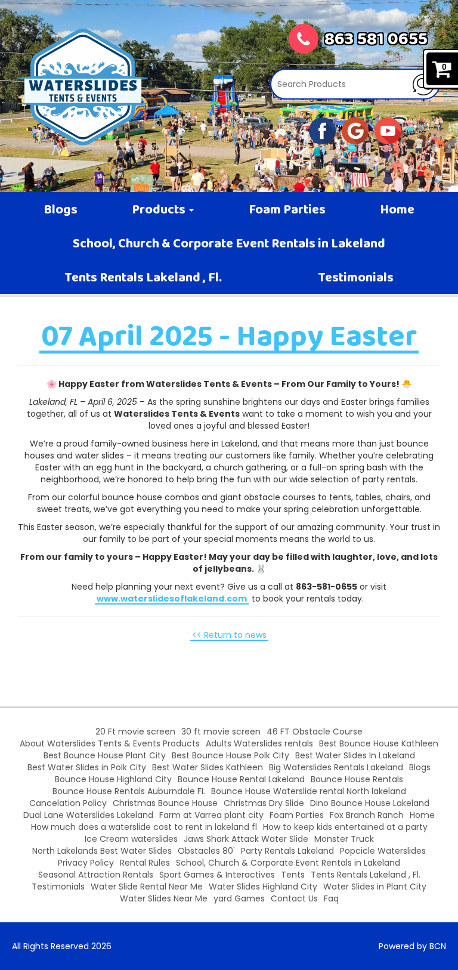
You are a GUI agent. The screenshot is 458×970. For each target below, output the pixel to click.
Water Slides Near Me (164, 898)
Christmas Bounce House (165, 803)
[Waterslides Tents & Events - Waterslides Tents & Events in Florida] (83, 87)
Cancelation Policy (68, 803)
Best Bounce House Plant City (105, 755)
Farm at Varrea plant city (211, 815)
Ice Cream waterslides (131, 839)
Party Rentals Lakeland (287, 851)
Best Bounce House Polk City (230, 755)
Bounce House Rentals (357, 779)
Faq (331, 898)
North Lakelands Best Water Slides (102, 851)
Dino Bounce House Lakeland (369, 803)
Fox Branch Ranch (367, 815)
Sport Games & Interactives (217, 875)
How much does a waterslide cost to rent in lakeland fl (144, 827)
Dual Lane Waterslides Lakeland (88, 815)
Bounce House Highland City (113, 779)
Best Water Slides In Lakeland (355, 755)
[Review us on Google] (355, 130)
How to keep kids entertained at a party (345, 827)
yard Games (239, 898)
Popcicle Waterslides (383, 851)
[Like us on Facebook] (322, 130)
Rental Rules (145, 863)
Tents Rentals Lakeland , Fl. (143, 278)
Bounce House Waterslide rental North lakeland (308, 791)
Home (397, 210)
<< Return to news (229, 635)
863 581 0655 (376, 40)
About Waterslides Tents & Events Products (110, 743)
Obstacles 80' (206, 851)
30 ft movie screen (221, 731)
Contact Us (294, 898)
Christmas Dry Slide (264, 803)
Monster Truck (344, 839)
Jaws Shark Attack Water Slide (246, 839)
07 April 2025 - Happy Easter (229, 339)
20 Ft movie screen (135, 731)
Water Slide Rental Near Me (147, 886)
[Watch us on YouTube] (388, 130)
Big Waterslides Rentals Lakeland (336, 767)
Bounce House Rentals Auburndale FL (128, 791)
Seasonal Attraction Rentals (95, 875)
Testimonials (356, 278)
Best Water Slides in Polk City (86, 767)
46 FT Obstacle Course (315, 731)
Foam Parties (287, 210)
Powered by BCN (412, 946)
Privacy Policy (86, 863)
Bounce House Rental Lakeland (241, 779)
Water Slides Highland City (263, 886)
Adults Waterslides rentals (259, 743)
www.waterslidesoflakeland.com (172, 599)
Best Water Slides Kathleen (207, 767)
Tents (293, 875)
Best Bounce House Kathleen (378, 743)
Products (160, 210)
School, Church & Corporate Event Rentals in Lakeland (229, 244)
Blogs (61, 210)
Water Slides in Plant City (374, 886)
